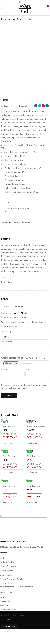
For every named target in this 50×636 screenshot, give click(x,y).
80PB (29, 489)
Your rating (7, 331)
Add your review (7, 106)
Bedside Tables (7, 562)
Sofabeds (20, 19)
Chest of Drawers (8, 566)
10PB (5, 489)
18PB (5, 460)
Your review (7, 341)
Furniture (11, 19)
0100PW (31, 430)
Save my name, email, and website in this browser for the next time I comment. (23, 386)
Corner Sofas (6, 574)
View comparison (9, 627)
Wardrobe (40, 426)
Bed (4, 426)
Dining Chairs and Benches (12, 579)
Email (28, 369)
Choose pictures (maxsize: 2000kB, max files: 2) (23, 357)
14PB (5, 430)
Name (5, 369)
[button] (8, 443)
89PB (29, 460)
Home (3, 19)
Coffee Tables (6, 570)
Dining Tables (6, 583)
